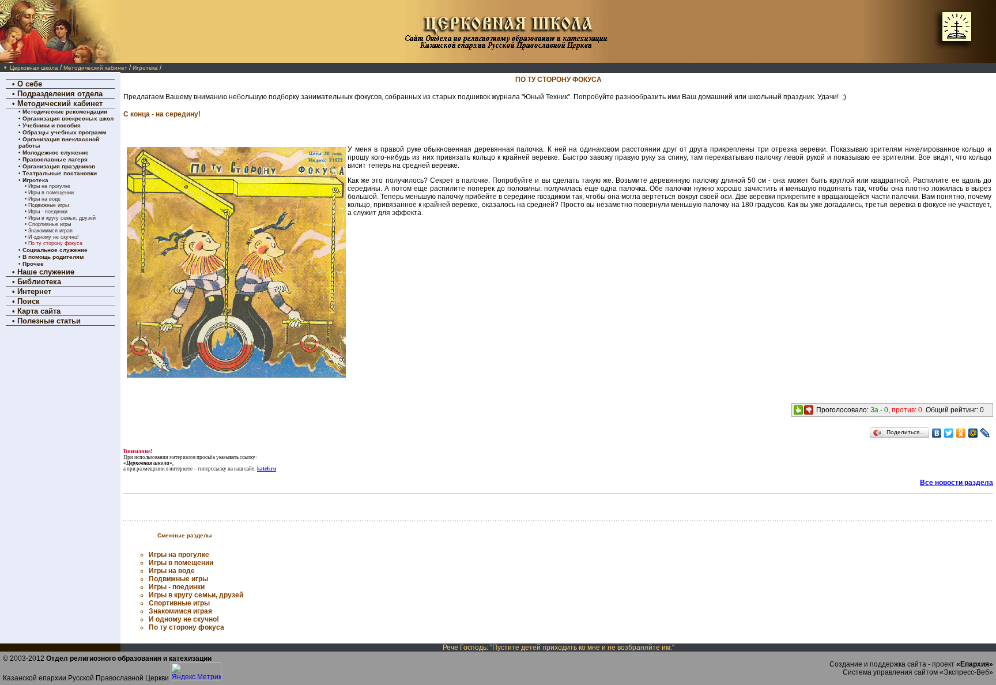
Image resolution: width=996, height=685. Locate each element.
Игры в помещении (51, 192)
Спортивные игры (49, 224)
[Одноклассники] (961, 433)
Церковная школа (34, 68)
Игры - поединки (47, 211)
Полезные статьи (49, 321)
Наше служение (45, 272)
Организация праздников (58, 166)
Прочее (33, 264)
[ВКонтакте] (937, 433)
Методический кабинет (95, 68)
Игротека (145, 68)
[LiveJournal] (985, 433)
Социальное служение (55, 250)
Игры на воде (44, 199)
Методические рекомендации (64, 111)
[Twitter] (949, 433)
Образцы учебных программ (64, 132)
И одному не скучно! (53, 237)
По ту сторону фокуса (55, 243)
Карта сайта (39, 311)
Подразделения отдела (60, 93)
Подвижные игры (48, 205)
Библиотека (39, 281)
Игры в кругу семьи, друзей (62, 218)
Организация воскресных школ (68, 118)
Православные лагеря (55, 159)
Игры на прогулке (49, 186)
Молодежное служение (55, 152)
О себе (29, 84)
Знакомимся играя (50, 231)
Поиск (28, 301)
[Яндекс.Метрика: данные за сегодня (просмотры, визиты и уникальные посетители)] (196, 671)
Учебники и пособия (51, 125)
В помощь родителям (53, 257)
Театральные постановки (59, 173)
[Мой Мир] (973, 433)
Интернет (34, 291)
